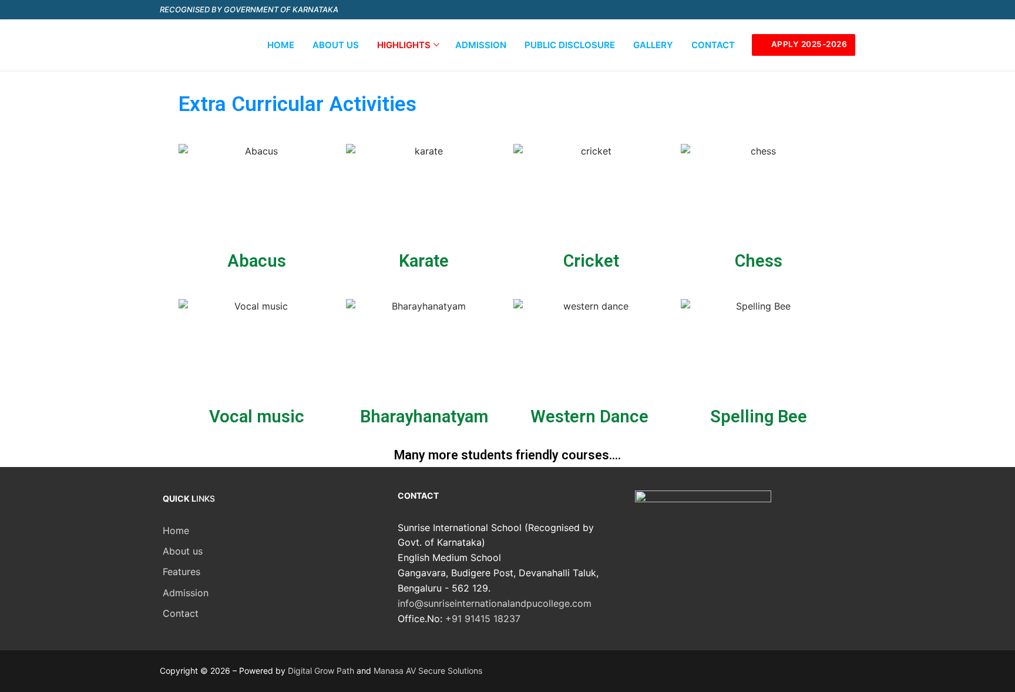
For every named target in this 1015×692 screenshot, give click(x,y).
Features (181, 571)
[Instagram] (825, 10)
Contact (181, 613)
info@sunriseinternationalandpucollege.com (494, 603)
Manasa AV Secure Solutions (428, 671)
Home (176, 530)
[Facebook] (760, 10)
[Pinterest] (846, 10)
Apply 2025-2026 (808, 44)
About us (183, 551)
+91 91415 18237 (482, 618)
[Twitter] (782, 10)
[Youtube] (803, 10)
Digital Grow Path (321, 671)
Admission (186, 593)
